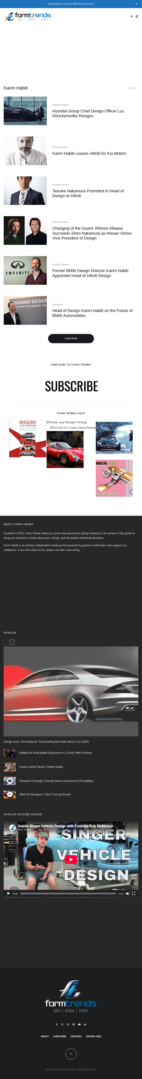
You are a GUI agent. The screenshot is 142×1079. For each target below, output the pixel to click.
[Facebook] (56, 1024)
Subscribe (59, 1036)
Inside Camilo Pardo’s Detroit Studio (41, 766)
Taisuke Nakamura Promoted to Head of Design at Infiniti (88, 193)
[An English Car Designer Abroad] (27, 439)
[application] (71, 859)
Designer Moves (60, 105)
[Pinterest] (73, 1024)
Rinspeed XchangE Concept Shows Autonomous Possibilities (56, 780)
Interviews (57, 304)
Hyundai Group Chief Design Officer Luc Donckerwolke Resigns (88, 113)
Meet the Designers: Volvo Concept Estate (45, 794)
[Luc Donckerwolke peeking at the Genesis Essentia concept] (25, 111)
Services (76, 1036)
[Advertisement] (71, 52)
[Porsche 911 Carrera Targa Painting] (72, 428)
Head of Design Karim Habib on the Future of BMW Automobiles (92, 313)
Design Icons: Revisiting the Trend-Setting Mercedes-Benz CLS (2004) (46, 741)
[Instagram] (68, 1024)
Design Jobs (93, 1036)
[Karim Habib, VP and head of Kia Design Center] (25, 150)
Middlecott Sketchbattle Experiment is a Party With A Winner (55, 752)
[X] (62, 1024)
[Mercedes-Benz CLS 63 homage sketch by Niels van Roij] (71, 691)
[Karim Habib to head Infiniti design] (25, 270)
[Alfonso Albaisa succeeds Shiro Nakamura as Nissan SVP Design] (25, 230)
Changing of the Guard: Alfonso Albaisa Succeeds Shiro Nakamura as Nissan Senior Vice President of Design (92, 233)
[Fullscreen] (133, 893)
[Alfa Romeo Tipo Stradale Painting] (65, 450)
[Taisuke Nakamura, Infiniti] (25, 190)
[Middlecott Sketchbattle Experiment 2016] (10, 753)
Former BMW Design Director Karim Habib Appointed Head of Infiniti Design (90, 273)
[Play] (8, 893)
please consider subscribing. (63, 550)
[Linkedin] (85, 1024)
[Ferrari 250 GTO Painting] (114, 439)
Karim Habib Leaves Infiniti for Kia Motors (89, 153)
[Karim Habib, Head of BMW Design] (25, 310)
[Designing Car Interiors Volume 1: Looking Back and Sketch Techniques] (114, 479)
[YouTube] (79, 1024)
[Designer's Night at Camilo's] (10, 766)
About (45, 1036)
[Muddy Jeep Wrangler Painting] (67, 422)
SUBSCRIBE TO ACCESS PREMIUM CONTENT (71, 4)
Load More (71, 338)
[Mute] (127, 893)
